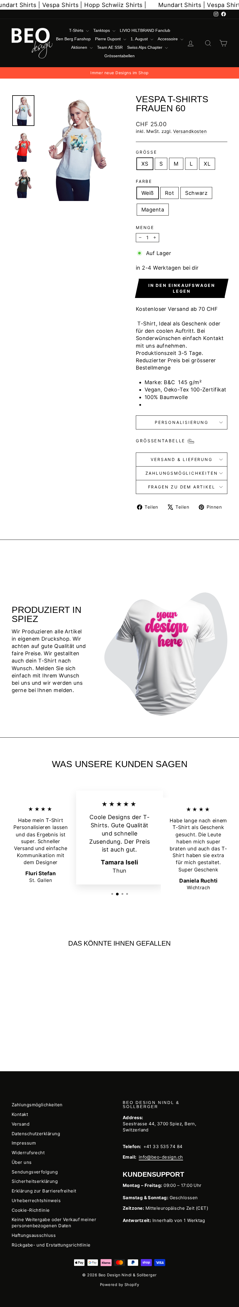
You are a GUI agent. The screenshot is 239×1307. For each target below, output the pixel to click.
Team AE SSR (110, 47)
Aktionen (79, 47)
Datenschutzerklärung (36, 1133)
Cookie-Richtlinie (31, 1210)
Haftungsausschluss (34, 1235)
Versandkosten (190, 131)
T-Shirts (77, 30)
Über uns (22, 1162)
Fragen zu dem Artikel (181, 486)
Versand (20, 1124)
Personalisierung (181, 422)
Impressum (24, 1143)
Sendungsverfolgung (35, 1172)
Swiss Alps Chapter (145, 47)
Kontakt (20, 1114)
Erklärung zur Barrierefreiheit (44, 1191)
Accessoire (168, 39)
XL (207, 164)
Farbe (144, 181)
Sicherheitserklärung (35, 1181)
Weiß (147, 193)
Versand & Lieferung (181, 459)
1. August (140, 39)
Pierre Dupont (108, 39)
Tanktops (102, 30)
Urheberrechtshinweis (36, 1200)
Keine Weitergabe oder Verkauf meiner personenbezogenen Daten (54, 1222)
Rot (169, 193)
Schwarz (196, 193)
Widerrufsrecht (28, 1152)
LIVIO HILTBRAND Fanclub (145, 30)
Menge (145, 227)
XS (144, 164)
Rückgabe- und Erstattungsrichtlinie (51, 1245)
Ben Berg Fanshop (73, 39)
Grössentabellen (119, 55)
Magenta (152, 210)
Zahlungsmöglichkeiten (181, 473)
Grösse (146, 152)
